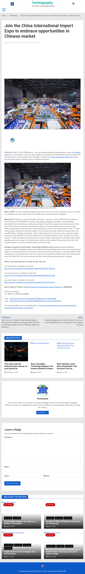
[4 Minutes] (21, 532)
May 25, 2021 (19, 42)
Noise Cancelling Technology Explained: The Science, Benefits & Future (42, 366)
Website (46, 476)
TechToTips (16, 518)
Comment (8, 437)
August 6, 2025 (36, 372)
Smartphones (9, 545)
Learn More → (42, 412)
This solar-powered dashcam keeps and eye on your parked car (15, 366)
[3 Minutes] (63, 532)
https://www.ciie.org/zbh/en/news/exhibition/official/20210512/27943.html (29, 282)
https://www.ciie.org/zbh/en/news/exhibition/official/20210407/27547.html (29, 275)
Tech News (8, 518)
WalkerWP (62, 571)
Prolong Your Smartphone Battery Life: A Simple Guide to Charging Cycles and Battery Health (63, 552)
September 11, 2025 (12, 372)
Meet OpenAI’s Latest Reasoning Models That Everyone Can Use (67, 366)
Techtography (42, 3)
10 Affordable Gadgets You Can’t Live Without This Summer (19, 522)
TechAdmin (9, 42)
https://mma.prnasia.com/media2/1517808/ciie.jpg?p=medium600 (33, 298)
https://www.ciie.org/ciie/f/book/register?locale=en (44, 287)
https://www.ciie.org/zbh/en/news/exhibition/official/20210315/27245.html (29, 268)
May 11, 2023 (51, 526)
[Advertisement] (42, 60)
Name (7, 467)
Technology (29, 42)
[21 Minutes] (21, 502)
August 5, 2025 (63, 372)
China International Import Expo (62, 157)
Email (7, 476)
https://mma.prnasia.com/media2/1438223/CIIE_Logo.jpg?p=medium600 (35, 301)
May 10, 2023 (9, 556)
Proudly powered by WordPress (30, 571)
